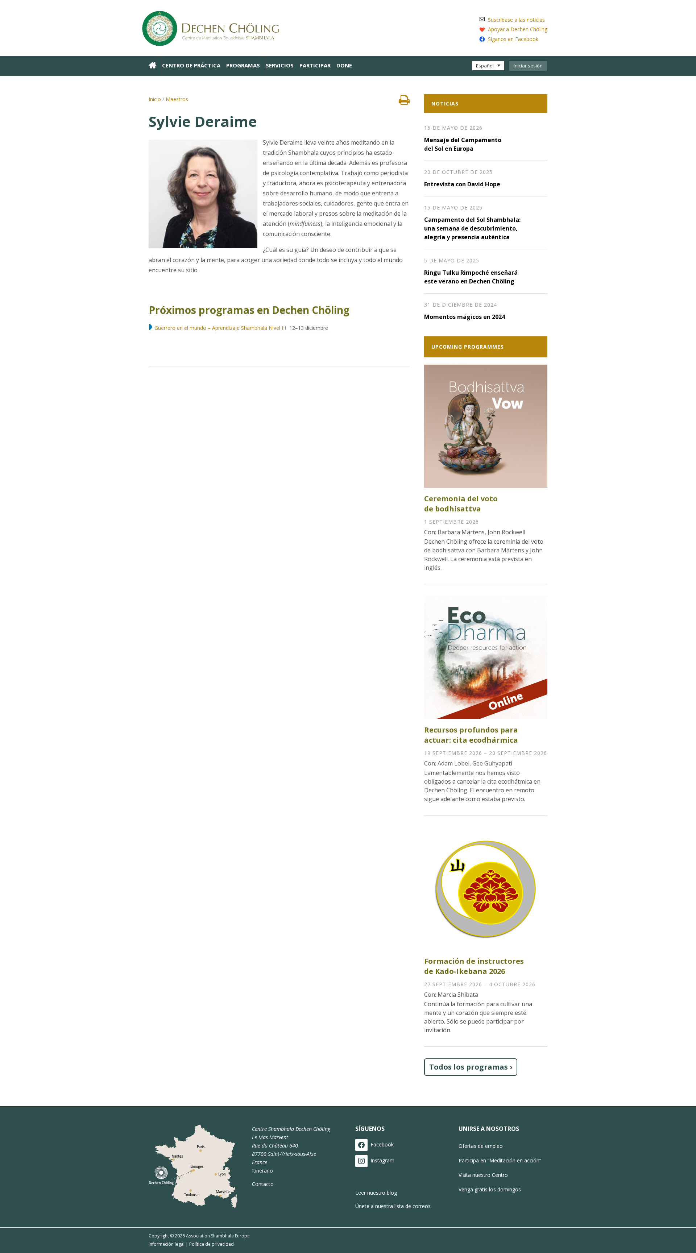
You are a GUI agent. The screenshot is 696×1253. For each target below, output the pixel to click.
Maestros (177, 99)
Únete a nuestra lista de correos (393, 1206)
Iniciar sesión (528, 65)
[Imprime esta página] (404, 102)
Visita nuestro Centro (483, 1174)
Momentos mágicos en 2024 (464, 317)
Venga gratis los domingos (490, 1189)
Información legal (167, 1244)
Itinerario (262, 1170)
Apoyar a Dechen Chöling (517, 29)
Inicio (155, 99)
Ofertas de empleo (481, 1145)
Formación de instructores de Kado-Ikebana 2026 (474, 966)
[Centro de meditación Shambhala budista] (214, 27)
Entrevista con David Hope (462, 184)
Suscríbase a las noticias (516, 19)
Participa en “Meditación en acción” (500, 1160)
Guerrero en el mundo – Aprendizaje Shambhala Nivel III (220, 327)
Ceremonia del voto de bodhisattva (461, 504)
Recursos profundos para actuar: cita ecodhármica (471, 735)
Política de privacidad (211, 1244)
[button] (488, 65)
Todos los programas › (470, 1067)
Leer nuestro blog (376, 1192)
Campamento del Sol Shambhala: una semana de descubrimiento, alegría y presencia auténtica (472, 228)
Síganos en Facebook (513, 39)
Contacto (263, 1184)
